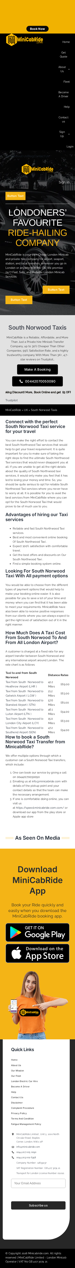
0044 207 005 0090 (26, 1152)
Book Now (37, 29)
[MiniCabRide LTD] (24, 34)
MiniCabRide (13, 410)
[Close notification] (69, 17)
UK (26, 410)
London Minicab (56, 1257)
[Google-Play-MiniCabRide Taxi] (37, 924)
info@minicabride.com (46, 781)
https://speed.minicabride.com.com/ (40, 807)
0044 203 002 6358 (26, 1157)
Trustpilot (11, 400)
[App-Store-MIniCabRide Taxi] (37, 945)
